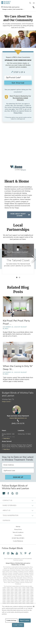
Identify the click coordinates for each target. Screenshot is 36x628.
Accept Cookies (18, 625)
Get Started (18, 83)
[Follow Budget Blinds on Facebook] (8, 493)
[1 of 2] (16, 277)
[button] (7, 9)
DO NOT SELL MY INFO (18, 538)
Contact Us (7, 500)
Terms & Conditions (18, 532)
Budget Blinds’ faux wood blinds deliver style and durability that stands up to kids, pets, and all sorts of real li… (18, 334)
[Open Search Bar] (30, 3)
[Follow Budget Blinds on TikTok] (30, 553)
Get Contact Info (18, 9)
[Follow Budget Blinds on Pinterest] (25, 553)
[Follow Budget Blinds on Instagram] (17, 493)
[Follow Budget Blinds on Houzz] (12, 553)
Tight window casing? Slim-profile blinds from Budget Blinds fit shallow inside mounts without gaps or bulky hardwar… (18, 379)
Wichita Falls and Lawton (11, 7)
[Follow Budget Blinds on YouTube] (17, 553)
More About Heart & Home (18, 215)
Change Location (6, 401)
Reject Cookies (24, 620)
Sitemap (18, 526)
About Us (6, 510)
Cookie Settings (11, 620)
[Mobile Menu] (34, 3)
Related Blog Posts (18, 289)
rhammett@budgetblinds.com (18, 418)
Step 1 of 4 (19, 72)
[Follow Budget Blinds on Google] (4, 493)
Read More (6, 438)
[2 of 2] (19, 277)
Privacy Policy (18, 113)
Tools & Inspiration (10, 515)
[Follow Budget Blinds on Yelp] (12, 493)
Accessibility (18, 535)
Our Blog (6, 520)
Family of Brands (9, 505)
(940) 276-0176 (33, 7)
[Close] (34, 606)
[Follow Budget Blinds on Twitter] (21, 553)
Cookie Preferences (18, 541)
